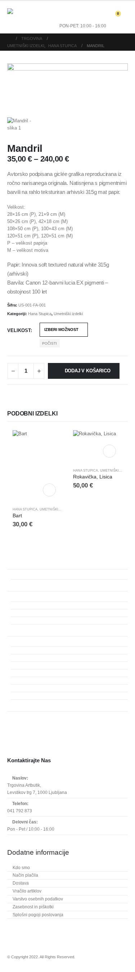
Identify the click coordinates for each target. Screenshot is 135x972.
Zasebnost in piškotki (33, 906)
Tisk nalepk (29, 695)
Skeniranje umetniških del (43, 628)
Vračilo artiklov (27, 891)
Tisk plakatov (30, 673)
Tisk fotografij (31, 657)
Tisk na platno (31, 665)
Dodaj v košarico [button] (49, 489)
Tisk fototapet (31, 680)
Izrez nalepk (29, 703)
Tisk (11, 639)
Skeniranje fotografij (37, 620)
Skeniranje (18, 595)
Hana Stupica (39, 314)
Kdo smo (21, 867)
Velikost (19, 330)
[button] (31, 17)
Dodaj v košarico (88, 370)
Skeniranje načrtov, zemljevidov (49, 613)
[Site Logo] (16, 17)
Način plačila (25, 875)
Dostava (21, 883)
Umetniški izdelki (68, 314)
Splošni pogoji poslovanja (38, 914)
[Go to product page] (37, 465)
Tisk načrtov (29, 688)
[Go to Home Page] (9, 38)
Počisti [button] (49, 343)
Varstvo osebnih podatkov (38, 898)
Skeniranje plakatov (37, 605)
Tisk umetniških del (36, 650)
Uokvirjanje (19, 715)
